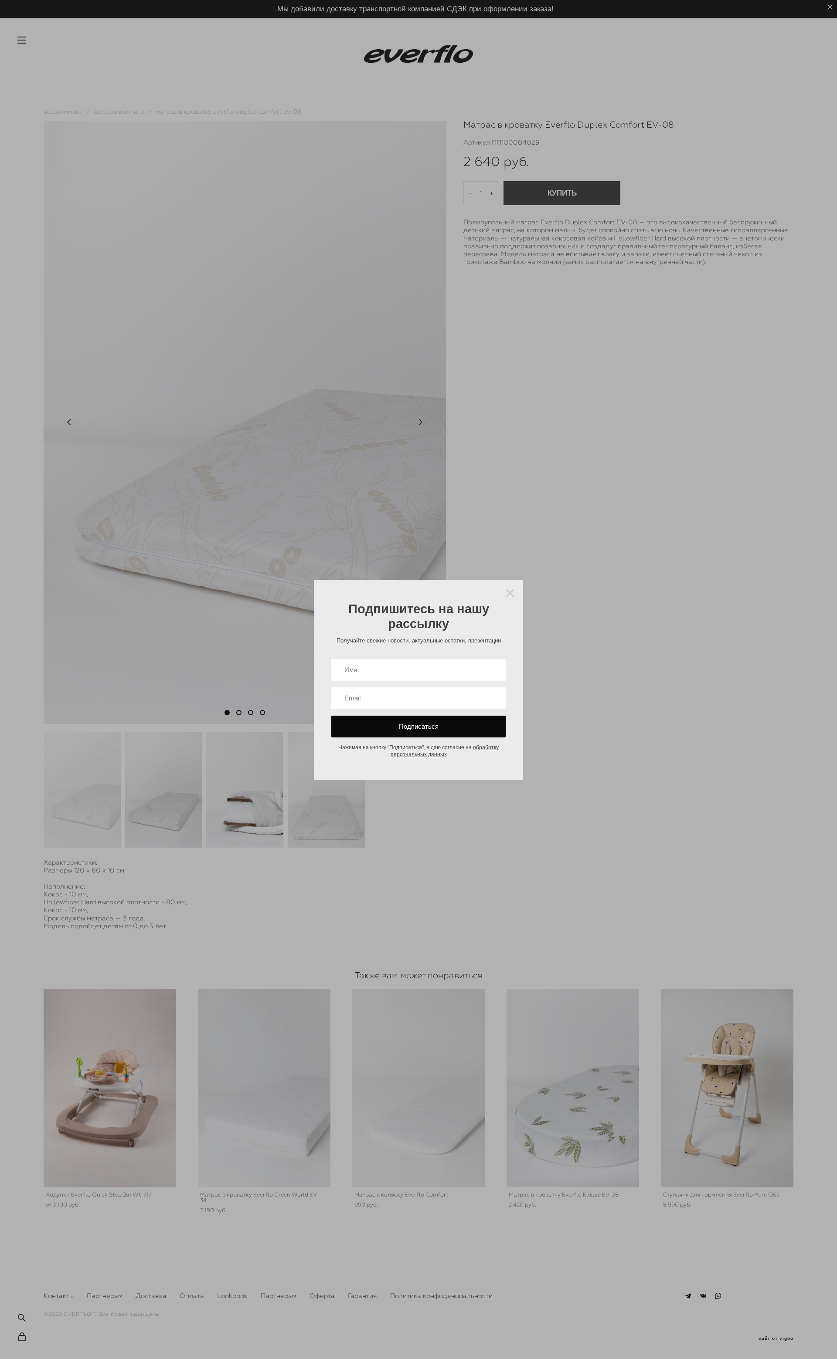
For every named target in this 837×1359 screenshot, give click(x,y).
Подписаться (419, 726)
